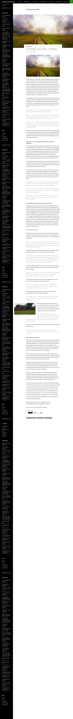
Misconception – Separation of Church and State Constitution (6, 55)
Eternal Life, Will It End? (41, 49)
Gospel (19, 1)
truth (48, 403)
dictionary (38, 130)
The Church (51, 1)
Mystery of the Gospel (8, 1)
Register (3, 133)
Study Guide (34, 1)
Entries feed (4, 136)
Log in (3, 134)
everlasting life (48, 417)
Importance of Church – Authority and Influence (6, 103)
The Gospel (4, 436)
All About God (43, 1)
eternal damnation (31, 417)
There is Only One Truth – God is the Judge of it (5, 85)
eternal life (40, 417)
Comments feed (5, 138)
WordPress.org (5, 140)
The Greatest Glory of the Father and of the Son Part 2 (6, 75)
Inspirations (26, 1)
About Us (66, 1)
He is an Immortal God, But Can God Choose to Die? (6, 69)
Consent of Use (59, 1)
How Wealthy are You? (6, 107)
